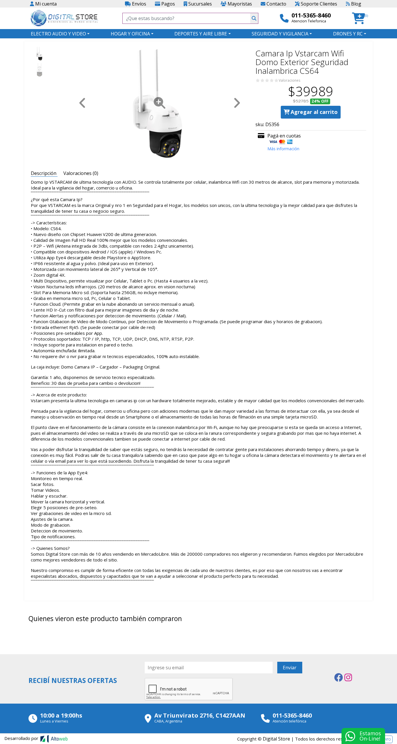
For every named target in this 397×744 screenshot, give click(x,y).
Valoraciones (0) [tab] (80, 173)
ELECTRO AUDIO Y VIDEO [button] (58, 34)
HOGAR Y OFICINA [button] (130, 34)
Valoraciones (289, 80)
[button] (360, 18)
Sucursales (199, 4)
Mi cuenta (45, 4)
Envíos (138, 4)
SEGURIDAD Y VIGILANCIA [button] (280, 34)
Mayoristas (239, 4)
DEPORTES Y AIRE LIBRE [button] (200, 34)
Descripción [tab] (44, 173)
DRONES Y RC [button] (348, 34)
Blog (355, 4)
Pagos (167, 4)
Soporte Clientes (318, 4)
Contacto (275, 4)
